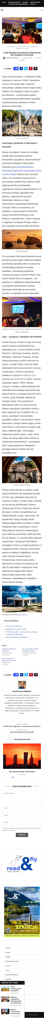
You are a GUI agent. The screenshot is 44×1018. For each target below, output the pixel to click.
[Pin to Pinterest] (31, 68)
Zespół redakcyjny (14, 2)
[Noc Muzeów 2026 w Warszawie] (22, 756)
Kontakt (33, 4)
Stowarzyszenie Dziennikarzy (18, 4)
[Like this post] (16, 68)
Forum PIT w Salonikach (14, 626)
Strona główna (11, 46)
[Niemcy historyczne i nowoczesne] (5, 1011)
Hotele (8, 952)
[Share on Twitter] (26, 68)
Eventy (8, 948)
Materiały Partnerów (12, 961)
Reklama (25, 2)
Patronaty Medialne (12, 974)
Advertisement (35, 2)
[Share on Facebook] (21, 68)
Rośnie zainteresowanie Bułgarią (16, 637)
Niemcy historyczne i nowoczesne (15, 1011)
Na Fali (8, 966)
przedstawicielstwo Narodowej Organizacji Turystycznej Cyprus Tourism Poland (21, 170)
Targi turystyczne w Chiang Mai (16, 988)
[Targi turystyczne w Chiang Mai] (5, 988)
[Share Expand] (35, 68)
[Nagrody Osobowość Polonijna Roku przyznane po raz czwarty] (5, 999)
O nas (4, 2)
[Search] (42, 10)
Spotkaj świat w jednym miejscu (16, 629)
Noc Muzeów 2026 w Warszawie (22, 772)
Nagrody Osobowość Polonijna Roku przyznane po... (16, 1000)
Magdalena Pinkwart (22, 691)
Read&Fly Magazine (21, 614)
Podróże (8, 979)
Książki (8, 957)
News (7, 970)
